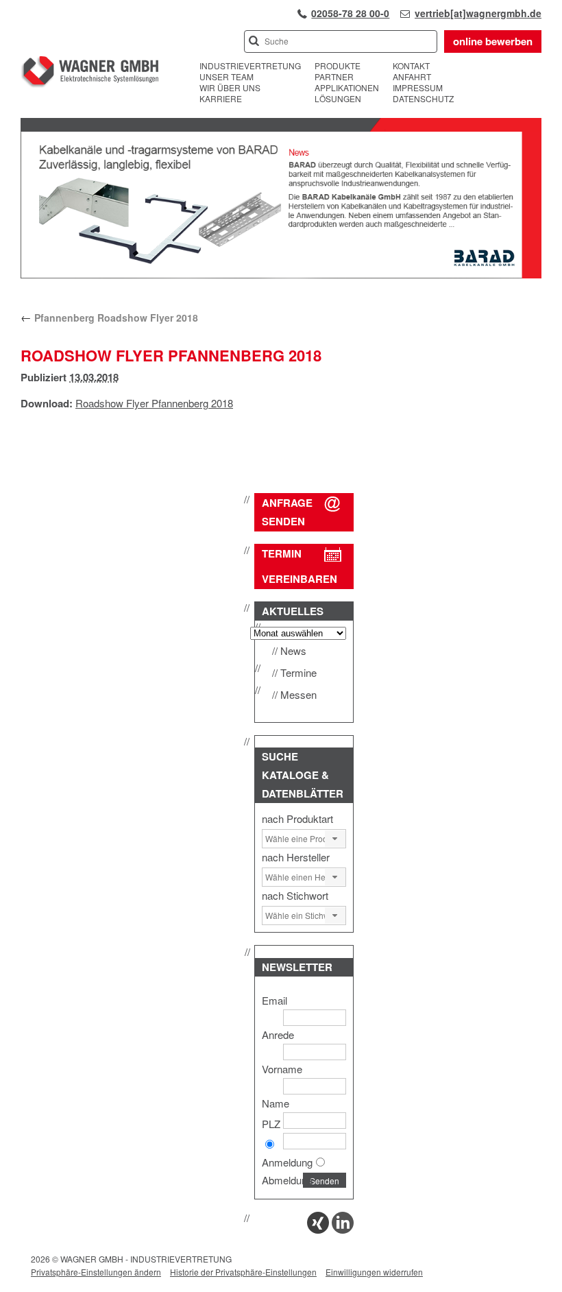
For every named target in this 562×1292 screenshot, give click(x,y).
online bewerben (493, 41)
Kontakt (411, 65)
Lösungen (338, 98)
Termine (298, 672)
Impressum (418, 87)
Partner (334, 76)
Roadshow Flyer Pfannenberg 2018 (154, 403)
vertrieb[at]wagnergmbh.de (478, 13)
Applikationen (347, 87)
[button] (335, 838)
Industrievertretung (250, 65)
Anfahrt (412, 76)
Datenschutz (423, 98)
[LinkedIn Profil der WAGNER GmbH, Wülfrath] (343, 1229)
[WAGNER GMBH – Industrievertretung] (89, 73)
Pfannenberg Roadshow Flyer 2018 (109, 317)
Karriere (220, 98)
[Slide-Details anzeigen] (281, 275)
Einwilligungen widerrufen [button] (374, 1272)
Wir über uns (229, 87)
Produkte (338, 65)
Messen (298, 694)
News (293, 650)
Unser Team (226, 76)
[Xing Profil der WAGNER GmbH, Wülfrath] (318, 1229)
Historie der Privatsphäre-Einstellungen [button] (243, 1272)
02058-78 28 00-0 (350, 13)
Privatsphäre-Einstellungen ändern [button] (96, 1272)
